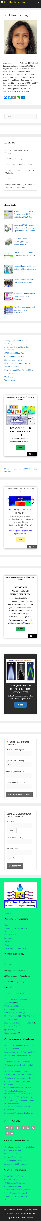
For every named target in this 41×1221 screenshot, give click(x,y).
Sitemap (7, 913)
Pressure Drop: (12, 848)
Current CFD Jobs (12, 170)
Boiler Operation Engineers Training (18, 1193)
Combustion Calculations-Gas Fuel (17, 1087)
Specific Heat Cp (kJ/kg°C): (16, 760)
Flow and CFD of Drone (13, 360)
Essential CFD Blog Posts (16, 948)
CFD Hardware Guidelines (14, 1183)
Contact (19, 1210)
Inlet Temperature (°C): (15, 771)
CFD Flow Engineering (14, 2)
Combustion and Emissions (14, 356)
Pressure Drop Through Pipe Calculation (20, 1052)
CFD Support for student (13, 1150)
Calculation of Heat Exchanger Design (19, 1078)
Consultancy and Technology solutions (19, 1147)
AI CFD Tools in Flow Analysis (16, 1164)
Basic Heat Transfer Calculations (17, 1061)
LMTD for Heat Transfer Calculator (17, 1074)
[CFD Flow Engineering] (2, 2)
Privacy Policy (10, 934)
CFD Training (9, 1213)
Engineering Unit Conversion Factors (18, 1113)
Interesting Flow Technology (15, 1160)
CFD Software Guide (12, 1179)
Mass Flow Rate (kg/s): (15, 749)
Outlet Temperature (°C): (15, 782)
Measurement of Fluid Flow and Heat (18, 370)
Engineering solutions (31, 1210)
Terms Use (8, 941)
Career (7, 945)
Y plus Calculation (11, 1048)
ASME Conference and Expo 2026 (18, 156)
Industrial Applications (13, 366)
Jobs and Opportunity (12, 1157)
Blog (34, 1213)
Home (6, 925)
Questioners (9, 376)
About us (12, 1210)
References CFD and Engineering (17, 1189)
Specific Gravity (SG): (15, 837)
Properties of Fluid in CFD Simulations (19, 1045)
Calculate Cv (15, 866)
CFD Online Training (13, 150)
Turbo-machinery (11, 380)
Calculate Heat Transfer (19, 794)
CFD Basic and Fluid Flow (14, 353)
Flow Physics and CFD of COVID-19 (18, 363)
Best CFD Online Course (13, 1176)
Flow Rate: (11, 821)
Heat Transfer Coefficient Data (16, 1071)
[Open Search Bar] (38, 2)
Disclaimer (8, 938)
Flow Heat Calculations (23, 1213)
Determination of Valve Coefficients (18, 1097)
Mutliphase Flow (10, 373)
